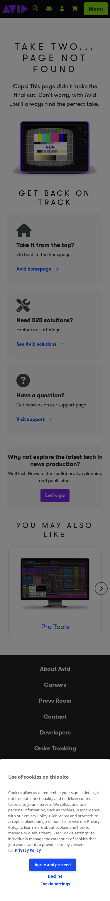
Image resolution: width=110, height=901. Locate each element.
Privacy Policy (28, 850)
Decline (55, 876)
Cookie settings (55, 884)
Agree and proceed (53, 864)
